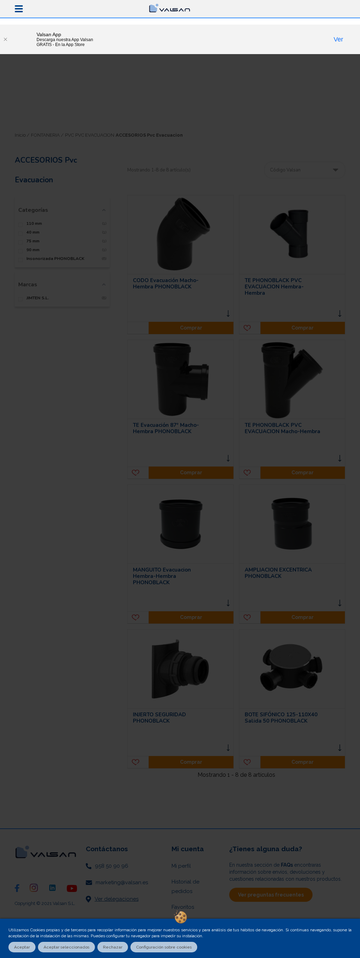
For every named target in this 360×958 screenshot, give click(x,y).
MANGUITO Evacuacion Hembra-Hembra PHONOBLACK (162, 576)
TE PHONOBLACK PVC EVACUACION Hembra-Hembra (274, 286)
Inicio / (22, 135)
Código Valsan (285, 170)
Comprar (191, 328)
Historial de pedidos (185, 886)
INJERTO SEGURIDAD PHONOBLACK (159, 717)
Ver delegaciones (117, 899)
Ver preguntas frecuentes (271, 895)
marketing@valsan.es (122, 882)
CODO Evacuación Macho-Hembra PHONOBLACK (166, 283)
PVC (69, 135)
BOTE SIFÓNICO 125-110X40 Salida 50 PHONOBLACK (281, 717)
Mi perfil (181, 866)
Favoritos (183, 907)
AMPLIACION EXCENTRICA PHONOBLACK (278, 573)
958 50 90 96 (111, 866)
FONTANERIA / (47, 135)
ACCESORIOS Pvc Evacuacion (149, 135)
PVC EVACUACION (94, 135)
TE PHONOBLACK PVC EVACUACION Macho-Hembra (282, 428)
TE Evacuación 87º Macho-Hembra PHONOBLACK (166, 428)
